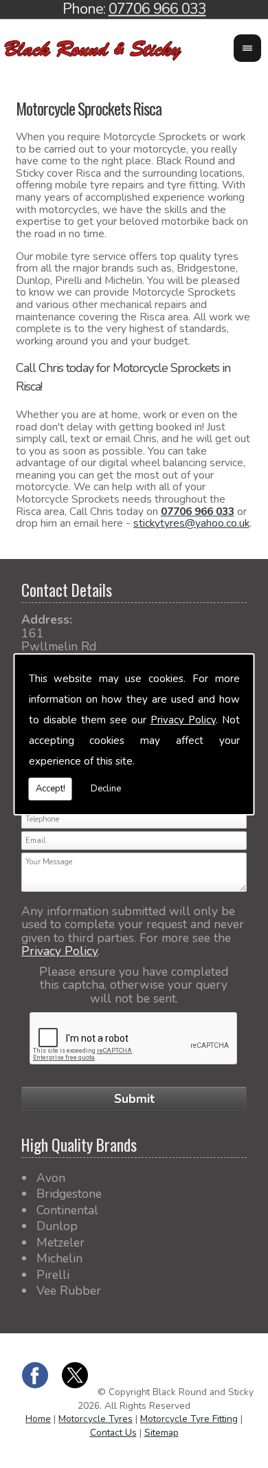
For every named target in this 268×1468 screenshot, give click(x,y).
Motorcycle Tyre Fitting (189, 1418)
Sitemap (161, 1432)
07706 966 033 (197, 511)
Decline (106, 788)
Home (38, 1418)
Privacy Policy (183, 720)
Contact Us (113, 1432)
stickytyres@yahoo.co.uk (191, 523)
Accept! (50, 788)
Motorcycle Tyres (95, 1418)
